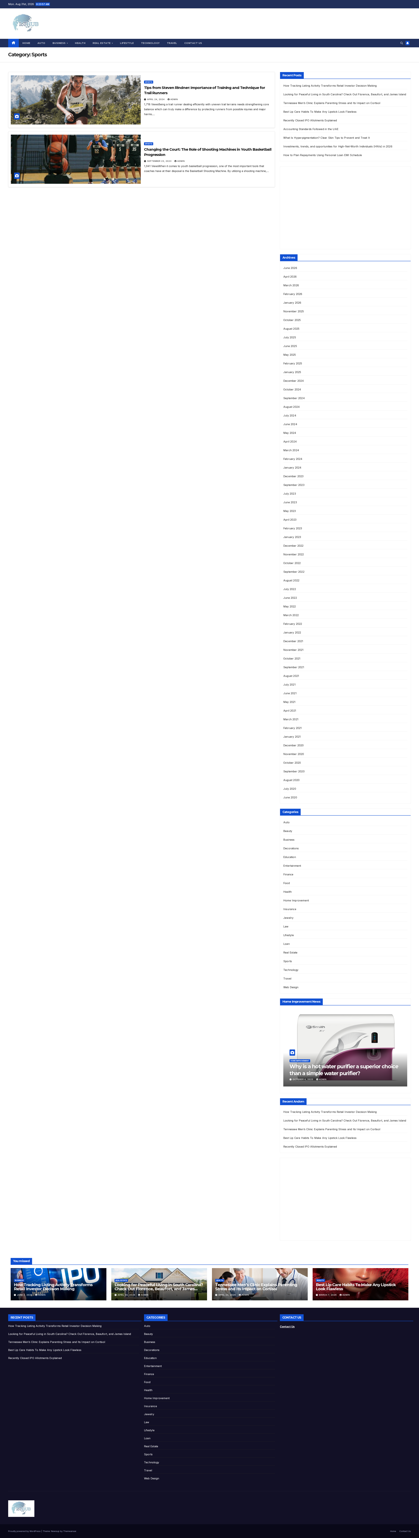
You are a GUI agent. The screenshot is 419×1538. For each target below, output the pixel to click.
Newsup (55, 1531)
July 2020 (289, 788)
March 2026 (291, 285)
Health (80, 43)
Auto (41, 43)
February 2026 (292, 294)
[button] (401, 43)
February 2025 (292, 363)
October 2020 (292, 762)
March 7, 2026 (328, 1295)
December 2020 (293, 745)
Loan (286, 943)
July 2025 (289, 337)
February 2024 (292, 459)
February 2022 (292, 623)
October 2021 (291, 658)
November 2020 (293, 754)
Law (286, 926)
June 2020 (290, 797)
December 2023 (293, 476)
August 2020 (291, 780)
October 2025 (292, 320)
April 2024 (290, 441)
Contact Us (193, 43)
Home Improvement (296, 900)
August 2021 (291, 676)
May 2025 (289, 354)
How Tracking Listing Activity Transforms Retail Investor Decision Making (330, 85)
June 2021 (290, 693)
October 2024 (292, 389)
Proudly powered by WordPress (24, 1531)
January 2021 (292, 736)
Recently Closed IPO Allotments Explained (310, 120)
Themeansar (69, 1531)
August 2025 (291, 328)
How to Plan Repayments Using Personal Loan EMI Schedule (322, 155)
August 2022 (291, 580)
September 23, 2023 (159, 161)
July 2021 (289, 684)
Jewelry (288, 917)
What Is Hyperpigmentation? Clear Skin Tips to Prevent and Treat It (326, 137)
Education (289, 857)
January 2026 (292, 302)
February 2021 (292, 728)
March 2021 (290, 719)
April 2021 (289, 710)
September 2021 (293, 667)
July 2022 (289, 589)
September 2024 (294, 398)
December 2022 (293, 545)
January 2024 (292, 467)
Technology (150, 43)
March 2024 (291, 450)
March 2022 (291, 615)
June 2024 (290, 424)
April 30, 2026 (127, 1295)
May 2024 (289, 432)
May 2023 (289, 511)
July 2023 (289, 493)
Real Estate (102, 43)
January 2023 (292, 537)
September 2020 (294, 771)
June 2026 (290, 268)
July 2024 (289, 415)
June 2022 (290, 597)
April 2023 (289, 519)
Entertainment (292, 865)
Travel (172, 43)
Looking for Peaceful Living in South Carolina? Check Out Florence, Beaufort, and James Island (344, 94)
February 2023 (292, 528)
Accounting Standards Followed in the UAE (310, 129)
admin (174, 99)
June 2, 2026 (25, 1295)
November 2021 (293, 649)
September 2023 (293, 485)
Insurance (289, 909)
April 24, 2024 (156, 99)
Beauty (287, 831)
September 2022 (293, 571)
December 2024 (293, 380)
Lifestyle (127, 43)
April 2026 (290, 276)
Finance (288, 874)
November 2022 (293, 554)
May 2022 (289, 606)
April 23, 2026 (227, 1295)
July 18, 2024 (301, 1079)
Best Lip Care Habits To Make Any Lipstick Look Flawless (319, 111)
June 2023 (290, 502)
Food (286, 883)
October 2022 (292, 563)
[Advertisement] (307, 210)
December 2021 (293, 641)
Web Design (290, 987)
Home (26, 43)
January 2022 (292, 632)
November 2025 (293, 311)
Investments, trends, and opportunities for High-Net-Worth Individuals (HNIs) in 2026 (337, 146)
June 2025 (290, 346)
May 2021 (289, 702)
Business (59, 43)
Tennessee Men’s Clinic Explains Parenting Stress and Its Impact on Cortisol (331, 103)
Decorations (291, 848)
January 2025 (292, 372)
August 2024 (291, 406)
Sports (148, 82)
